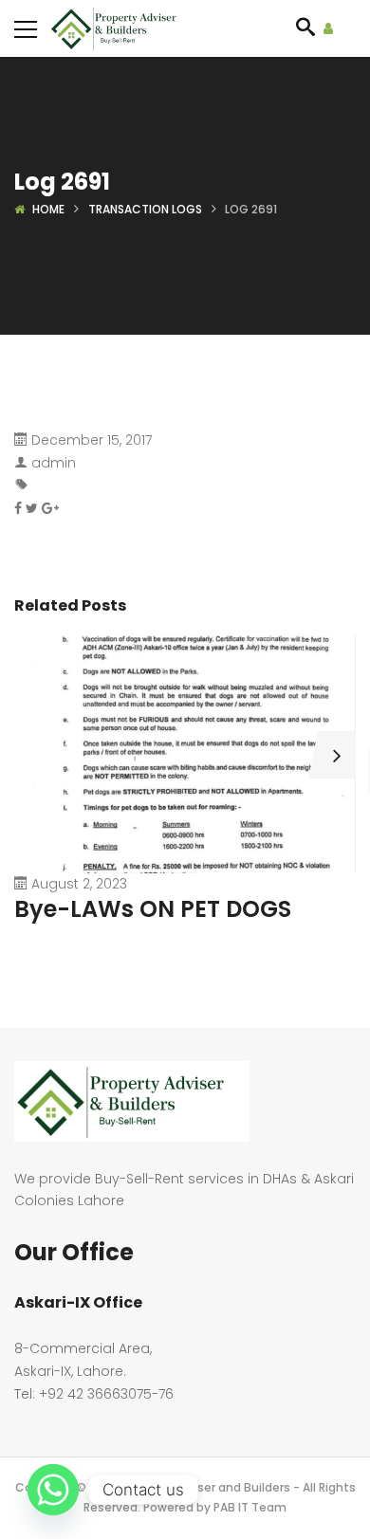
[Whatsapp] (53, 1489)
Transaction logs (145, 209)
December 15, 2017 (91, 440)
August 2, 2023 (79, 883)
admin (53, 462)
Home (48, 209)
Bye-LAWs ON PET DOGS (152, 909)
